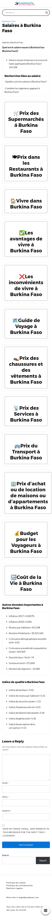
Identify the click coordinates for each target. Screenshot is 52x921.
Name (5, 783)
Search (5, 855)
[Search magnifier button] (47, 12)
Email (5, 797)
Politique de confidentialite (19, 885)
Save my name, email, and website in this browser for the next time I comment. (26, 832)
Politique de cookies (16, 883)
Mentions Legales (14, 888)
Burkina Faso (9, 21)
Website (6, 811)
